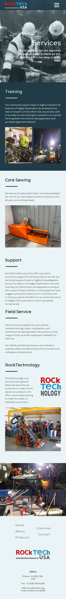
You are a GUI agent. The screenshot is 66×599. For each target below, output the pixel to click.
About (20, 531)
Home (19, 525)
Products (22, 537)
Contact (44, 534)
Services (44, 528)
